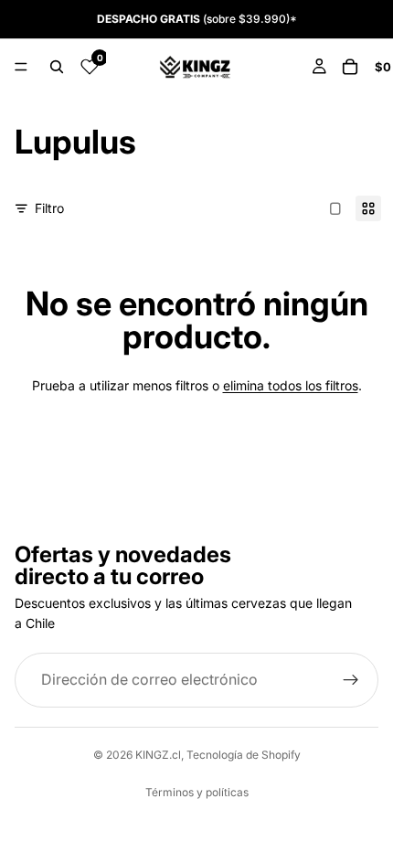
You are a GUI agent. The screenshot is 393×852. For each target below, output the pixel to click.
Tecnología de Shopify (243, 754)
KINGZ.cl (158, 754)
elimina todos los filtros (290, 385)
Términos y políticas (197, 792)
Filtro (49, 208)
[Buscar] (56, 67)
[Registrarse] (351, 680)
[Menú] (21, 67)
